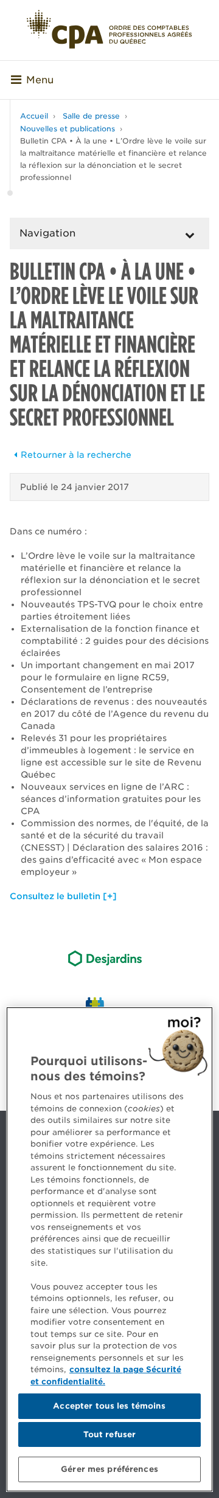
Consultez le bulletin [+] (63, 896)
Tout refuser (109, 1434)
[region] (109, 1249)
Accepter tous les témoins (109, 1405)
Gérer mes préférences (109, 1469)
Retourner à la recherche (76, 455)
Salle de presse (91, 115)
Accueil (34, 115)
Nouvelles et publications (67, 128)
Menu (40, 80)
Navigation (47, 233)
